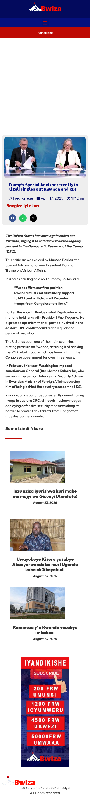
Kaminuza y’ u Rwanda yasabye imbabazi (45, 629)
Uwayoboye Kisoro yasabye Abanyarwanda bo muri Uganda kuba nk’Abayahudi (45, 564)
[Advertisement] (45, 85)
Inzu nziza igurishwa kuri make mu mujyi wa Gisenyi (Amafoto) (45, 493)
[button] (45, 22)
